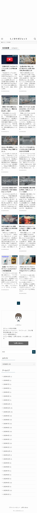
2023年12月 (7, 404)
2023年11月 (7, 408)
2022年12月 (7, 451)
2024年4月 (7, 392)
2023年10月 (7, 412)
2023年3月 (7, 439)
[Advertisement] (18, 18)
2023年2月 (7, 443)
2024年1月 (7, 400)
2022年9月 (7, 463)
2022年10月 (7, 459)
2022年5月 (7, 478)
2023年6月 (7, 427)
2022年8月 (7, 467)
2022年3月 (7, 486)
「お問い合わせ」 (18, 343)
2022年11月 (7, 455)
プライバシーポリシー (14, 507)
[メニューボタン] (2, 39)
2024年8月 (7, 380)
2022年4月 (7, 482)
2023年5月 (7, 431)
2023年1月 (7, 447)
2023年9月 (7, 416)
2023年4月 (7, 435)
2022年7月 (7, 471)
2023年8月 (7, 419)
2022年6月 (7, 474)
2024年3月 (7, 396)
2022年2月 (7, 490)
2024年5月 (7, 388)
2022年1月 (7, 494)
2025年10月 (7, 376)
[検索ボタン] (35, 39)
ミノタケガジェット (18, 39)
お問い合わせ (24, 507)
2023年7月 (7, 423)
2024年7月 (7, 384)
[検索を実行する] (34, 352)
